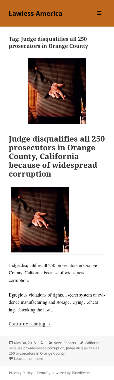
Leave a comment (28, 358)
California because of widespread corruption (55, 345)
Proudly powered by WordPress (63, 372)
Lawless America (35, 13)
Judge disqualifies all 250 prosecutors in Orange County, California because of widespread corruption (57, 156)
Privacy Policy (21, 372)
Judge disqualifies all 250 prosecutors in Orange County (54, 351)
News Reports (64, 342)
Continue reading (30, 324)
